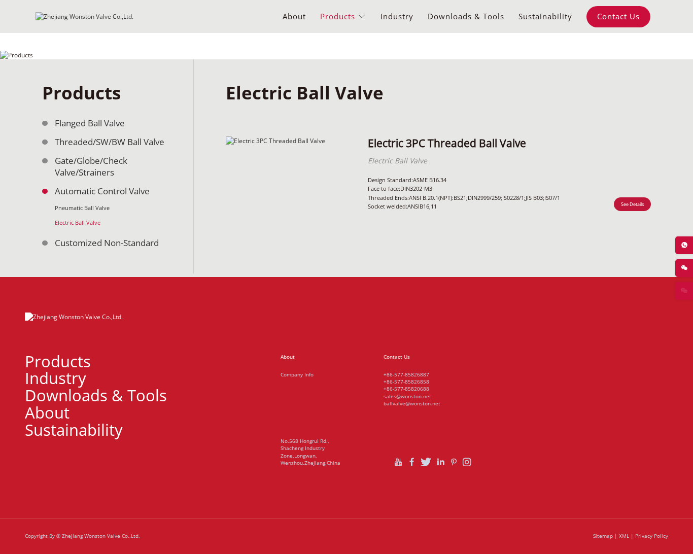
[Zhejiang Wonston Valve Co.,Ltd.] (84, 16)
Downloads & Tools (466, 16)
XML (624, 536)
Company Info (297, 374)
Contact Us (618, 16)
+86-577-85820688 (406, 388)
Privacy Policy (651, 536)
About (294, 16)
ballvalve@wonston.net (412, 403)
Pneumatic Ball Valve (82, 208)
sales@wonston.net (407, 396)
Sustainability (545, 16)
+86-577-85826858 (406, 381)
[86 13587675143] (684, 245)
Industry (396, 16)
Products (339, 16)
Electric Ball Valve (77, 222)
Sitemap (603, 536)
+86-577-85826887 (406, 374)
